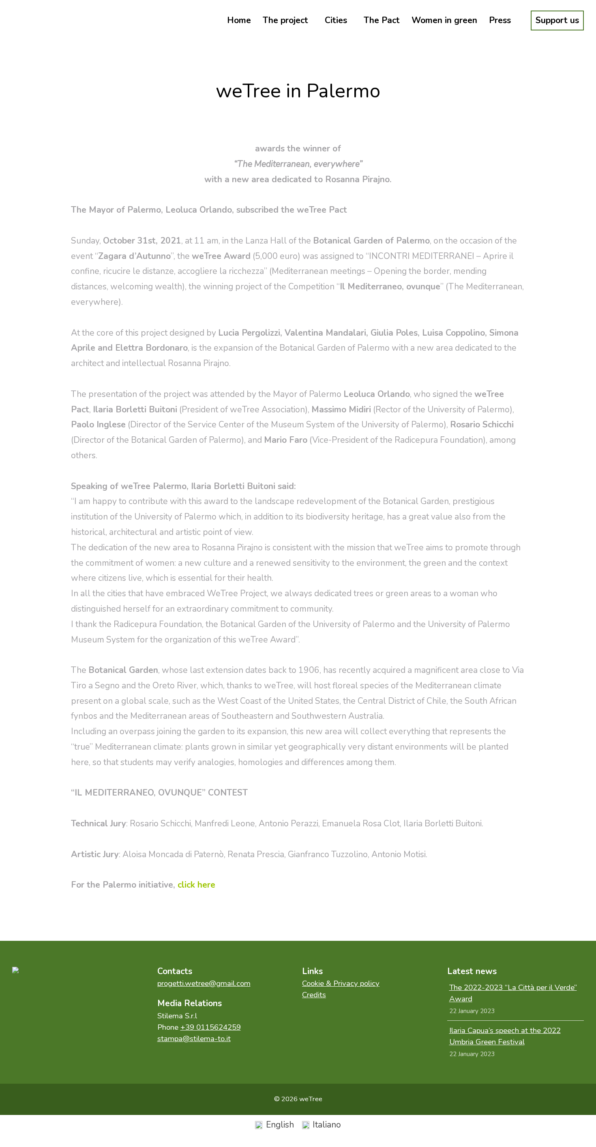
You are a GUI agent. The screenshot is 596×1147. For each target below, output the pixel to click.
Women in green (444, 20)
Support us (557, 20)
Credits (314, 995)
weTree (48, 20)
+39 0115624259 (210, 1027)
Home (239, 20)
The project (285, 20)
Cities (336, 20)
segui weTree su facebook (28, 997)
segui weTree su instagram (63, 997)
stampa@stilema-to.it (194, 1038)
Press (500, 20)
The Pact (382, 20)
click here (196, 884)
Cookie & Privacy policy (340, 983)
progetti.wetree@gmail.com (204, 983)
